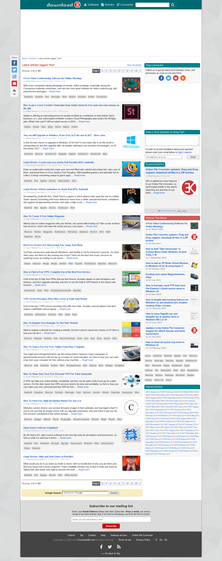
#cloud (36, 127)
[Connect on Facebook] (101, 547)
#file (85, 365)
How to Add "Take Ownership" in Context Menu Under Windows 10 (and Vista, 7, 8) (166, 252)
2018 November (181, 442)
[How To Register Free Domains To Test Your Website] (131, 337)
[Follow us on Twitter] (168, 78)
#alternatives (29, 290)
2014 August (151, 398)
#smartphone (192, 370)
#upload (93, 365)
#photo (66, 127)
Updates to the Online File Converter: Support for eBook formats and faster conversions (165, 331)
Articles (109, 4)
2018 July (167, 439)
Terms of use (124, 539)
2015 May (151, 407)
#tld (55, 338)
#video (91, 97)
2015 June (165, 407)
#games (43, 181)
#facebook (180, 375)
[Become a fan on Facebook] (161, 78)
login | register (185, 152)
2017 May (179, 427)
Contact (92, 535)
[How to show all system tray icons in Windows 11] (194, 347)
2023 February (160, 454)
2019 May (173, 448)
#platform (84, 232)
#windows (28, 97)
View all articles (134, 65)
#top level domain (67, 338)
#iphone (159, 375)
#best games (166, 370)
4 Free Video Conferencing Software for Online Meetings (52, 78)
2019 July (186, 448)
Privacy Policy (143, 539)
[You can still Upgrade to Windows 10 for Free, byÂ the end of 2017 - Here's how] (131, 149)
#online (72, 97)
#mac (176, 370)
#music (27, 263)
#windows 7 (83, 154)
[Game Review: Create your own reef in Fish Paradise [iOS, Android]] (131, 176)
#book (37, 236)
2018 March (167, 436)
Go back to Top (112, 553)
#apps (187, 365)
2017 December (187, 433)
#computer (119, 365)
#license (95, 419)
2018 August (181, 439)
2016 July (165, 418)
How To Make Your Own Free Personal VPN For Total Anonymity (57, 374)
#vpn (40, 290)
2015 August (193, 407)
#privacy (87, 392)
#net (86, 338)
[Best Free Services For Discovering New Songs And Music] (131, 259)
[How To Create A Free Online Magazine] (131, 230)
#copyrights (66, 419)
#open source (76, 443)
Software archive (118, 535)
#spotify (78, 263)
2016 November (183, 421)
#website (47, 338)
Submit (71, 535)
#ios (47, 97)
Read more (54, 91)
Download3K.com (86, 539)
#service (93, 232)
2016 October (165, 421)
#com (79, 338)
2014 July (189, 395)
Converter (126, 4)
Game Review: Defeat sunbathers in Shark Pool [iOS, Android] (55, 189)
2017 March (151, 427)
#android (39, 97)
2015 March (175, 404)
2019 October (169, 451)
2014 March (184, 392)
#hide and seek (71, 475)
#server (107, 338)
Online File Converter (142, 535)
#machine (45, 365)
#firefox (148, 380)
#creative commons (81, 419)
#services (36, 263)
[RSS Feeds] (119, 547)
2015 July (178, 407)
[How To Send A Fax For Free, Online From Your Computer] (131, 361)
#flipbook (28, 236)
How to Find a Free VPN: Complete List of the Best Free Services (56, 272)
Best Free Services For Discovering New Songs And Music (53, 245)
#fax (36, 365)
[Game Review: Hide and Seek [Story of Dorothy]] (131, 471)
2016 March (162, 415)
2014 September (169, 398)
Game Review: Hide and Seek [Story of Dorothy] (48, 456)
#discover (113, 263)
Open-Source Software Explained (40, 427)
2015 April (189, 404)
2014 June (175, 395)
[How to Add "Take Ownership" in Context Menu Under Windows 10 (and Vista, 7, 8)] (194, 254)
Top (81, 535)
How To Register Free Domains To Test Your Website (50, 323)
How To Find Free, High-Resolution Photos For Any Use (52, 401)
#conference (102, 97)
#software (82, 97)
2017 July (155, 430)
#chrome (149, 370)
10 (136, 71)
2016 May (191, 415)
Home (24, 58)
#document (72, 232)
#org (93, 338)
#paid (67, 314)
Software (93, 4)
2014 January (151, 392)
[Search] (172, 5)
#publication (60, 232)
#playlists (102, 263)
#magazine (47, 232)
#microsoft (156, 365)
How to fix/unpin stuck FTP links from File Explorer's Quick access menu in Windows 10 (165, 288)
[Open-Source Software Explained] (131, 442)
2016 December (152, 424)
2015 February (158, 404)
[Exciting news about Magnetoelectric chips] (194, 279)
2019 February (180, 445)
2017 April (164, 427)
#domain (38, 338)
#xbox (168, 380)
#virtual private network (61, 290)
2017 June (193, 427)
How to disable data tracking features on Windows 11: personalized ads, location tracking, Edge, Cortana (167, 302)
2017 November (169, 433)
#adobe (27, 127)
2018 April (181, 436)
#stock (58, 127)
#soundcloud (90, 263)
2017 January (169, 424)
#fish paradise (64, 181)
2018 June (154, 439)
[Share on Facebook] (14, 63)
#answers (36, 448)
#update (72, 154)
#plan (50, 127)
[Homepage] (64, 4)
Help (103, 535)
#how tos (39, 154)
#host (99, 338)
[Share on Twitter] (14, 70)
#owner (112, 419)
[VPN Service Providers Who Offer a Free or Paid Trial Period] (131, 313)
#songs (46, 263)
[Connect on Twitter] (109, 547)
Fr (156, 539)
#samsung (169, 375)
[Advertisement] (111, 33)
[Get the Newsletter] (176, 78)
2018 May (194, 436)
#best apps (55, 97)
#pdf (108, 232)
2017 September (187, 430)
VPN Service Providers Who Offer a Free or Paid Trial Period (55, 299)
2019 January (163, 445)
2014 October (188, 398)
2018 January (151, 436)
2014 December (172, 401)
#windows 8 (95, 154)
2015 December (166, 412)
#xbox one (159, 380)
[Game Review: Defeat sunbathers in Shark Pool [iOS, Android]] (131, 203)
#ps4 (183, 370)
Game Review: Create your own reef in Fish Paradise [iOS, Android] (58, 162)
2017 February (187, 424)
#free (65, 97)
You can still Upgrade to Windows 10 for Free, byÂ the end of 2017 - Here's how (64, 135)
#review (52, 181)
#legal (103, 419)
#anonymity (127, 392)
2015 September (157, 409)
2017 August (170, 430)
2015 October (175, 409)
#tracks (54, 263)
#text (101, 365)
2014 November (153, 401)
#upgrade (62, 154)
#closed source (107, 443)
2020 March (184, 451)
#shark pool (63, 208)
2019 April (160, 448)
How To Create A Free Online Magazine (43, 216)
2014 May (161, 395)
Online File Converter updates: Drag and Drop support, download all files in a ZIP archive (167, 237)
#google (64, 443)
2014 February (167, 392)
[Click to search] (173, 5)
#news (148, 356)
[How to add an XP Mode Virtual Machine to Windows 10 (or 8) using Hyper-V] (194, 268)
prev (179, 211)
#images (109, 365)
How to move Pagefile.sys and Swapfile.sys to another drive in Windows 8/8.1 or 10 (162, 316)
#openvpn (115, 392)
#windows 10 (50, 154)
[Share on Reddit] (14, 76)
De (161, 539)
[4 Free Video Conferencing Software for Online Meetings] (131, 92)
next (185, 211)
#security (77, 290)
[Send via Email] (14, 83)
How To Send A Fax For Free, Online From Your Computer (54, 347)
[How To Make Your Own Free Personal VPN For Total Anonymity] (131, 388)
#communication (74, 365)
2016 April (176, 415)
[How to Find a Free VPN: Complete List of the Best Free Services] (131, 286)
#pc (156, 370)
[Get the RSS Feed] (183, 78)
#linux (27, 448)
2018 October (164, 442)
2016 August (181, 418)
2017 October (151, 433)
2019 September (152, 451)
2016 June (151, 418)
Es (166, 539)
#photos (47, 419)
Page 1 (96, 71)
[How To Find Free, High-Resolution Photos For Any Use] (131, 415)
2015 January (189, 401)
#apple (166, 365)
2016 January (183, 412)
